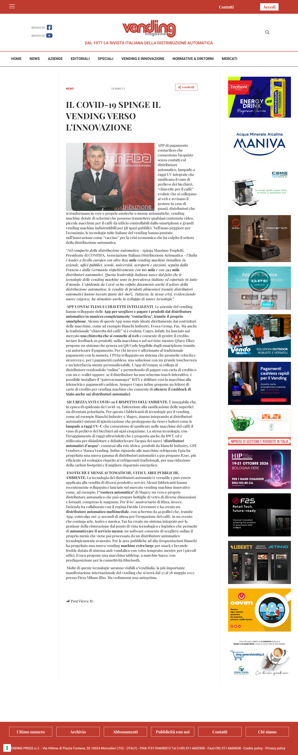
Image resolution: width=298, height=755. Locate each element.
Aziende (55, 59)
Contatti (226, 7)
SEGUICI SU (38, 28)
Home (16, 59)
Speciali (105, 59)
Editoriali (80, 59)
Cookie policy (253, 748)
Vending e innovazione (142, 59)
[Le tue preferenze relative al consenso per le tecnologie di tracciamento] (7, 748)
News (35, 59)
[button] (267, 32)
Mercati (229, 59)
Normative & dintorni (193, 59)
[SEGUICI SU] (49, 27)
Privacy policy (275, 748)
